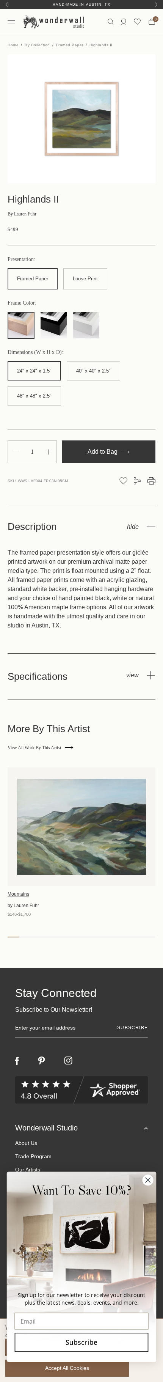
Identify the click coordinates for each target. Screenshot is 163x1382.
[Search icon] (110, 22)
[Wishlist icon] (137, 22)
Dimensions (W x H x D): (35, 352)
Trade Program (33, 1156)
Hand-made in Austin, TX (81, 4)
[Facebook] (17, 1061)
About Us (26, 1143)
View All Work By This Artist (34, 747)
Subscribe (81, 1342)
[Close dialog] (148, 1180)
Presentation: (21, 259)
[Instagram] (68, 1061)
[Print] (151, 481)
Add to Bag (103, 451)
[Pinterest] (41, 1061)
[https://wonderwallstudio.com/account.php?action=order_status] (123, 22)
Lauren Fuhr (22, 214)
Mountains (18, 894)
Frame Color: (22, 303)
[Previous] (7, 4)
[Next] (156, 4)
